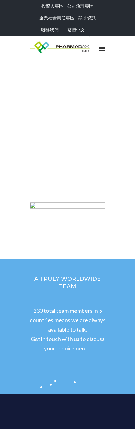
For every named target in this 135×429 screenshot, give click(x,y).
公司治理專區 (80, 5)
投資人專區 (52, 5)
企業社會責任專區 (56, 17)
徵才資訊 (87, 17)
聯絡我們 (50, 29)
